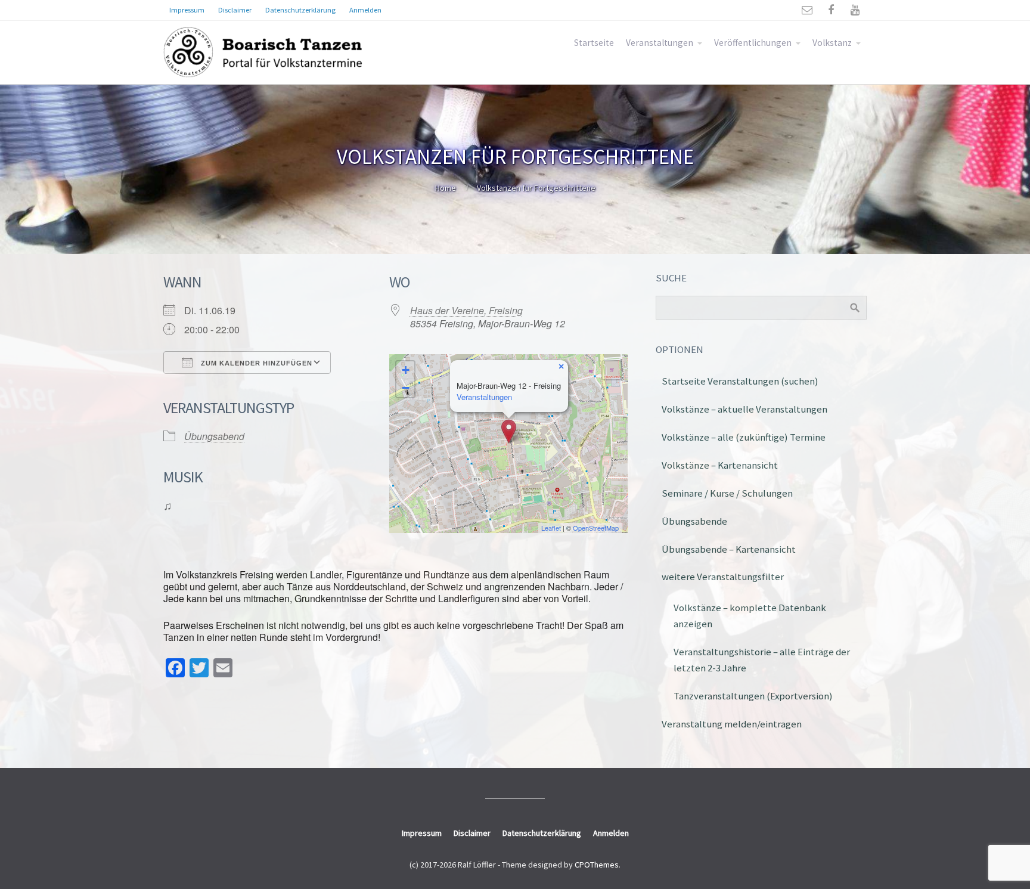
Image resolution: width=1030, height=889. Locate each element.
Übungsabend (214, 436)
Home (445, 187)
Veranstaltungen (659, 42)
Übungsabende (694, 521)
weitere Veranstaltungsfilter (723, 576)
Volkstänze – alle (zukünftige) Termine (744, 437)
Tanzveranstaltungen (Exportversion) (753, 695)
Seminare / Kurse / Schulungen (727, 493)
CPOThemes (597, 864)
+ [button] (405, 370)
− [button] (405, 387)
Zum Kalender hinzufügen (255, 363)
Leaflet (551, 527)
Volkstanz (832, 42)
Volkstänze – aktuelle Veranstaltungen (744, 409)
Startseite (594, 42)
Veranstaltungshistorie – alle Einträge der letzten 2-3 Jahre (762, 659)
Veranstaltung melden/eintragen (732, 723)
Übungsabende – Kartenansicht (729, 549)
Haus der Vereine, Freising (466, 310)
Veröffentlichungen (753, 42)
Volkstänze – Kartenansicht (720, 465)
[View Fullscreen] (612, 370)
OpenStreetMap (596, 527)
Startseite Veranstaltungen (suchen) (740, 381)
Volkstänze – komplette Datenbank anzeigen (750, 615)
